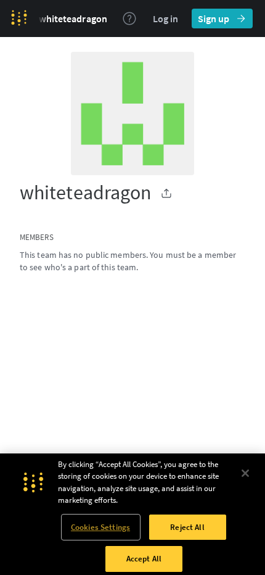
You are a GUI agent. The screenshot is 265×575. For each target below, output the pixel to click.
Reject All (187, 527)
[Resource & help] (129, 18)
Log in (165, 18)
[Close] (245, 473)
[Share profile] (166, 193)
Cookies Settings (100, 527)
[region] (132, 514)
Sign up (213, 18)
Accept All (143, 558)
